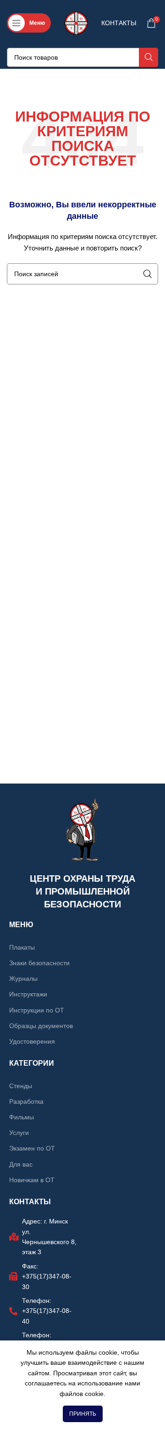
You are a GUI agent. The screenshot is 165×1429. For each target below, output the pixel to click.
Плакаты (22, 947)
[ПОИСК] (148, 57)
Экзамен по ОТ (32, 1148)
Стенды (20, 1086)
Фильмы (21, 1117)
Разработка (26, 1101)
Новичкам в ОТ (32, 1180)
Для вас (21, 1164)
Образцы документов (41, 1025)
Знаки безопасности (39, 963)
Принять (82, 1414)
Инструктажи (28, 994)
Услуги (19, 1132)
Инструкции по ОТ (36, 1010)
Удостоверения (32, 1041)
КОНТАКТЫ (118, 23)
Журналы (23, 978)
